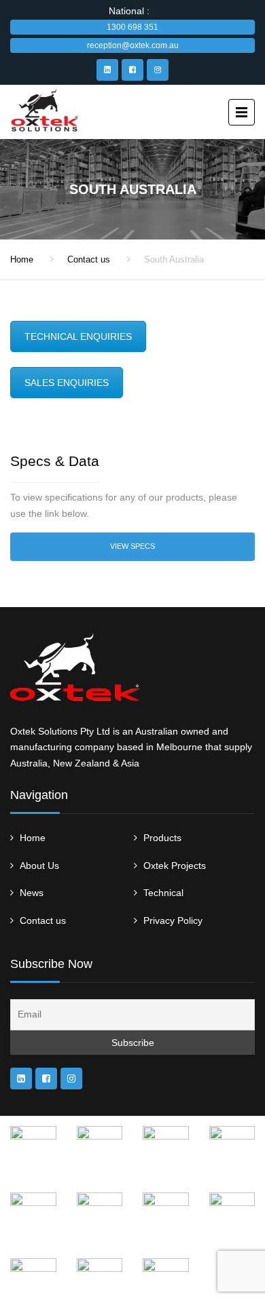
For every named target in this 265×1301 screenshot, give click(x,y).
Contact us (88, 259)
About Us (39, 865)
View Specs (132, 546)
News (31, 892)
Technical (163, 892)
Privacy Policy (172, 920)
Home (21, 259)
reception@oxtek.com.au (133, 45)
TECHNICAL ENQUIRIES (78, 336)
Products (162, 837)
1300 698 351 (132, 27)
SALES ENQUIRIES (66, 382)
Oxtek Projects (174, 865)
